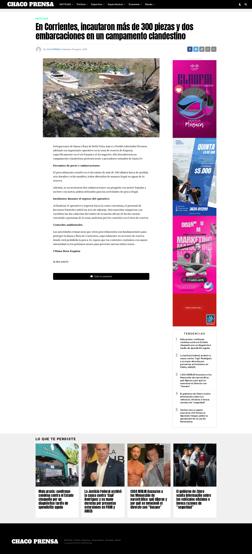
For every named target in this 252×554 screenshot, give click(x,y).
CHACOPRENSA (54, 49)
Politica (81, 4)
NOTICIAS (65, 4)
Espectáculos (115, 4)
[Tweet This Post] (195, 49)
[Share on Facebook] (189, 49)
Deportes (96, 4)
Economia (134, 4)
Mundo (149, 4)
